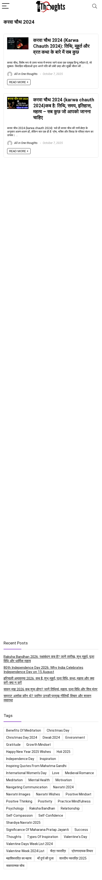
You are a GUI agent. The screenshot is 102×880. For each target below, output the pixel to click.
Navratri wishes (48, 794)
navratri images (18, 794)
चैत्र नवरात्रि (58, 851)
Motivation (64, 780)
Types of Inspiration (42, 837)
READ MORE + (18, 82)
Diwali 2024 (51, 737)
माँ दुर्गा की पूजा (45, 858)
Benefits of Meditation (23, 730)
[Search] (94, 6)
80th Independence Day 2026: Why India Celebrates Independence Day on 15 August (43, 669)
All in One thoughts (25, 74)
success (81, 830)
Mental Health (39, 780)
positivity (45, 801)
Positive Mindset (78, 794)
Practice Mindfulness (74, 801)
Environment (75, 737)
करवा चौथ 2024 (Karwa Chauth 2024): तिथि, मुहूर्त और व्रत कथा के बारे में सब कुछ (61, 46)
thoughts (13, 837)
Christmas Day (58, 730)
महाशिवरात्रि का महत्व (19, 858)
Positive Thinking (19, 801)
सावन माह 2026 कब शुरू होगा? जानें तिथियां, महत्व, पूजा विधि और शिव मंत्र (50, 689)
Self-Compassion (19, 815)
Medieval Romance (79, 773)
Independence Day (20, 759)
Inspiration (48, 759)
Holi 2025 (63, 752)
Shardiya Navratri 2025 (23, 822)
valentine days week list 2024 (29, 844)
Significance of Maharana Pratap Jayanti (37, 830)
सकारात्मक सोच (15, 865)
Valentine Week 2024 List (25, 851)
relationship (70, 808)
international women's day (26, 773)
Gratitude (13, 744)
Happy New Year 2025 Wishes (28, 752)
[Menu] (5, 6)
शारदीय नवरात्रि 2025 (73, 858)
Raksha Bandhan (42, 808)
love (55, 773)
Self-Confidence (50, 815)
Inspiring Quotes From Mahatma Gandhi (36, 766)
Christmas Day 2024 (21, 737)
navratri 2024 (63, 787)
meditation (14, 780)
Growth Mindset (38, 744)
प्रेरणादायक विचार (82, 851)
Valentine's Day (75, 837)
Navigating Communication (26, 787)
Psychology (15, 808)
